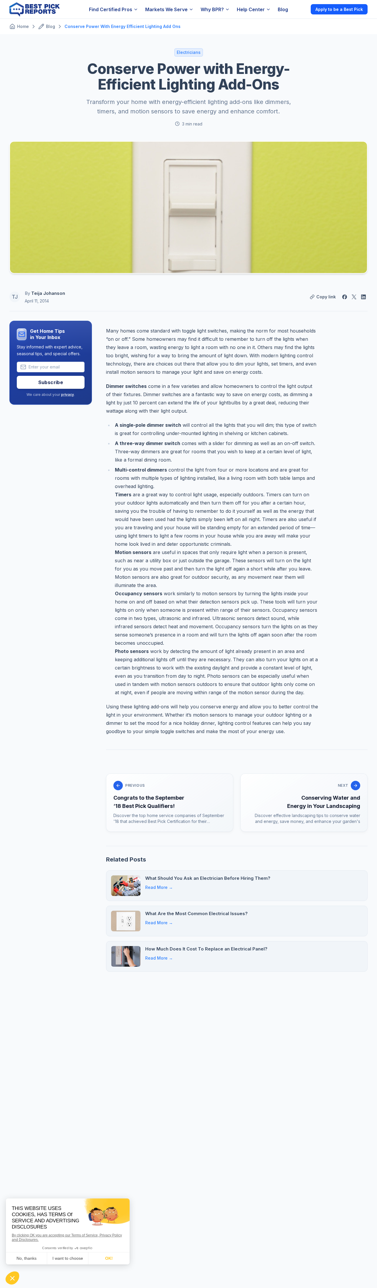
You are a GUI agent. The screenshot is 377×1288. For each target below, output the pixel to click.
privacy (67, 394)
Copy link (326, 296)
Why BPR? (212, 9)
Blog (283, 9)
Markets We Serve (166, 9)
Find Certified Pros (110, 9)
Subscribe (50, 382)
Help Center (251, 9)
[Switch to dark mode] (301, 9)
